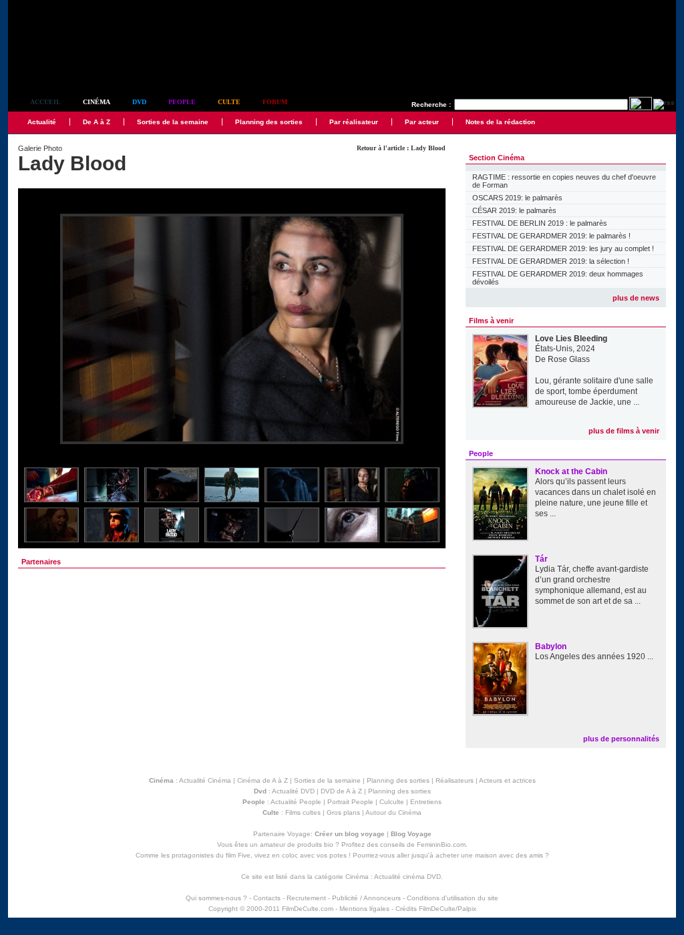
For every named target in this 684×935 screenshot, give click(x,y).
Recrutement (306, 898)
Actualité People (296, 801)
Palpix (467, 908)
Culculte (391, 801)
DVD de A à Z (341, 791)
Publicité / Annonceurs (366, 898)
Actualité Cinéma (205, 780)
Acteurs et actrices (507, 780)
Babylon (550, 646)
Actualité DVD (293, 791)
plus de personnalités (621, 739)
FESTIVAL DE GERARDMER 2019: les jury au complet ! (563, 248)
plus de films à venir (623, 431)
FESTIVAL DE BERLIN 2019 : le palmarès (539, 223)
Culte (229, 102)
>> (427, 330)
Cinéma (96, 102)
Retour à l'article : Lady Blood (401, 148)
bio (328, 844)
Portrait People (350, 801)
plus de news (636, 298)
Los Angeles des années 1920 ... (594, 656)
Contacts (267, 898)
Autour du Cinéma (393, 812)
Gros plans (343, 812)
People (182, 102)
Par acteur (422, 122)
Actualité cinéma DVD (407, 876)
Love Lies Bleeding (571, 338)
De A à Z (96, 122)
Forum (275, 102)
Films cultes (303, 812)
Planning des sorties (269, 122)
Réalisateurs (455, 780)
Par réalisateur (353, 122)
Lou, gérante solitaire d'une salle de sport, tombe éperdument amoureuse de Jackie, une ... (594, 391)
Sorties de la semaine (172, 122)
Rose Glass (569, 359)
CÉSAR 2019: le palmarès (514, 210)
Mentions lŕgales (364, 908)
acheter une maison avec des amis (489, 855)
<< (36, 330)
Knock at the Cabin (571, 471)
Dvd (139, 102)
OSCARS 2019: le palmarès (517, 198)
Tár (541, 559)
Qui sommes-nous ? (216, 898)
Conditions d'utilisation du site (452, 898)
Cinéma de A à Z (262, 780)
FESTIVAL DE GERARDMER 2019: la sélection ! (550, 261)
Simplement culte (81, 65)
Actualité (41, 122)
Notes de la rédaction (500, 122)
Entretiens (426, 801)
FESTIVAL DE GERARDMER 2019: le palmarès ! (551, 236)
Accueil (45, 102)
